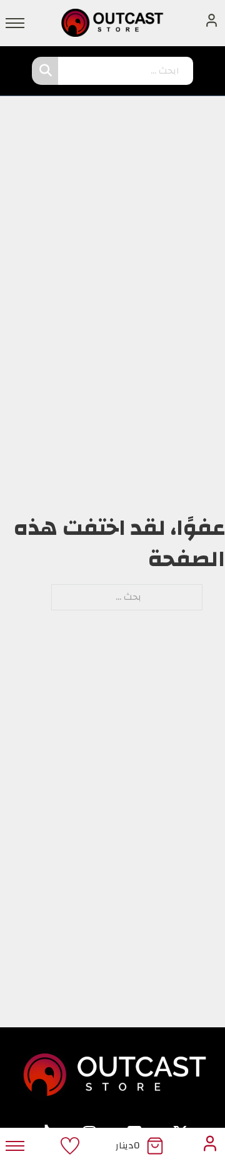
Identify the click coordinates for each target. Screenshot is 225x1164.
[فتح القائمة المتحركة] (15, 23)
